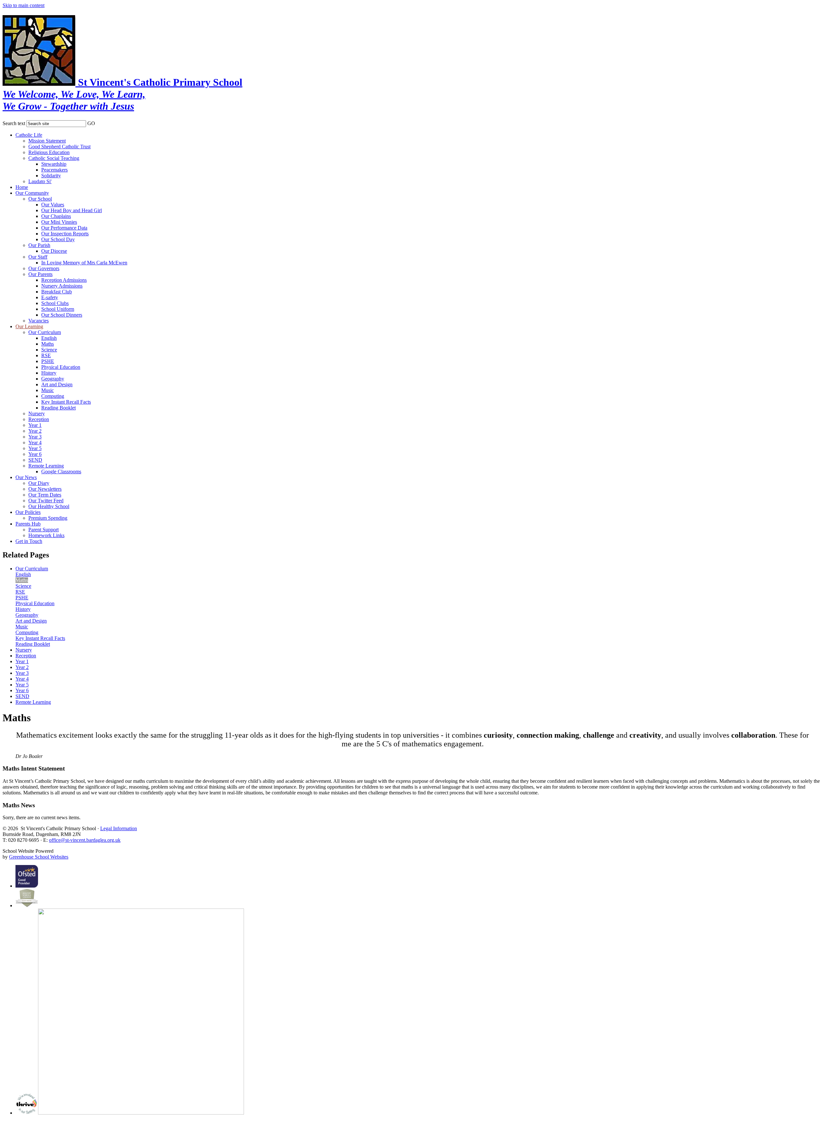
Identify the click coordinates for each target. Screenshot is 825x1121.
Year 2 (35, 431)
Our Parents (40, 274)
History (48, 373)
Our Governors (43, 268)
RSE (46, 355)
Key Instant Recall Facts (66, 402)
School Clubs (55, 303)
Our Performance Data (64, 228)
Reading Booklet (58, 407)
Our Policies (28, 512)
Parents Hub (28, 523)
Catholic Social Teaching (53, 158)
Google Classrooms (61, 471)
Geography (52, 378)
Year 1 (35, 425)
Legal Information (118, 828)
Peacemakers (54, 169)
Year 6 (35, 454)
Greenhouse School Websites (38, 857)
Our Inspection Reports (65, 233)
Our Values (52, 204)
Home (21, 187)
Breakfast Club (56, 291)
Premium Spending (47, 518)
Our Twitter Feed (45, 500)
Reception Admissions (64, 280)
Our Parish (39, 245)
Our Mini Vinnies (59, 222)
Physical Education (60, 367)
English (49, 338)
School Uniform (57, 309)
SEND (35, 460)
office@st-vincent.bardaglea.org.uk (85, 840)
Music (47, 390)
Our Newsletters (45, 489)
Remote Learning (46, 465)
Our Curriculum (44, 332)
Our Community (32, 193)
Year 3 (35, 436)
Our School (40, 199)
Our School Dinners (61, 315)
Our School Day (58, 239)
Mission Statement (47, 140)
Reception (38, 419)
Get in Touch (28, 541)
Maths (47, 344)
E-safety (49, 297)
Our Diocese (54, 251)
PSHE (47, 361)
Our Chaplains (56, 216)
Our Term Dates (44, 494)
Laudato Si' (40, 181)
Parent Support (43, 529)
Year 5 (35, 448)
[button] (99, 122)
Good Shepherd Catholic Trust (59, 146)
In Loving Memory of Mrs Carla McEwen (84, 262)
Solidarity (51, 175)
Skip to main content (23, 5)
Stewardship (53, 164)
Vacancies (38, 320)
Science (49, 349)
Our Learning (29, 326)
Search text (14, 123)
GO (91, 123)
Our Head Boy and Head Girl (71, 210)
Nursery (36, 413)
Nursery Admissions (61, 286)
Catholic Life (28, 135)
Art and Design (57, 384)
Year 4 (35, 442)
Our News (26, 477)
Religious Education (49, 152)
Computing (52, 396)
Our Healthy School (48, 506)
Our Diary (38, 483)
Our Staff (37, 257)
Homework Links (46, 535)
